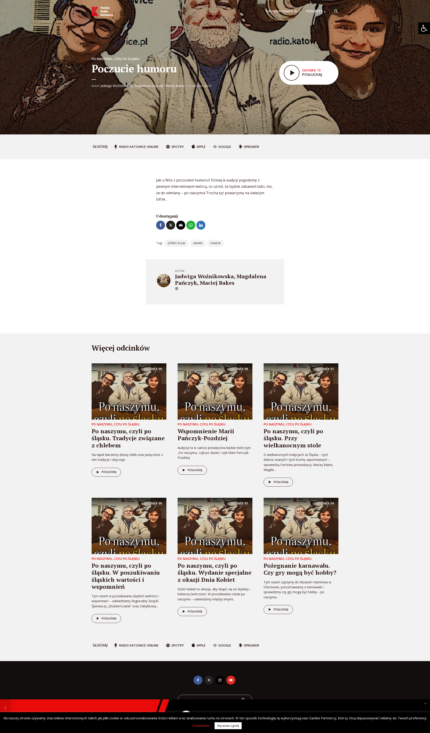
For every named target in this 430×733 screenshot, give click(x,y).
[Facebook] (198, 680)
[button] (424, 28)
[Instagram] (219, 680)
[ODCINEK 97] (301, 391)
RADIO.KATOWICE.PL (281, 11)
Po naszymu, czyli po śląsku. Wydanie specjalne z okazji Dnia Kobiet (215, 572)
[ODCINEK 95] (215, 525)
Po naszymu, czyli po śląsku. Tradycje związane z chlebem (128, 438)
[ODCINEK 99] (129, 391)
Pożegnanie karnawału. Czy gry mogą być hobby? (300, 569)
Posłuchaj (109, 472)
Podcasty (314, 11)
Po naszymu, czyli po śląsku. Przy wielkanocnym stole (293, 438)
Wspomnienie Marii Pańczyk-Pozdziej (206, 434)
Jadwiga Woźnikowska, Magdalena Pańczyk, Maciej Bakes (143, 86)
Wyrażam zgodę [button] (228, 726)
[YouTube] (230, 680)
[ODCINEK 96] (129, 525)
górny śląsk (176, 243)
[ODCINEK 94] (301, 525)
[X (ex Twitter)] (208, 680)
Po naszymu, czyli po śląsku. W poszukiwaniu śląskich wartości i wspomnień (126, 576)
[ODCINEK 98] (215, 391)
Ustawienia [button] (200, 725)
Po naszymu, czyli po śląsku (116, 59)
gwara (198, 243)
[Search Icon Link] (336, 11)
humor (216, 243)
